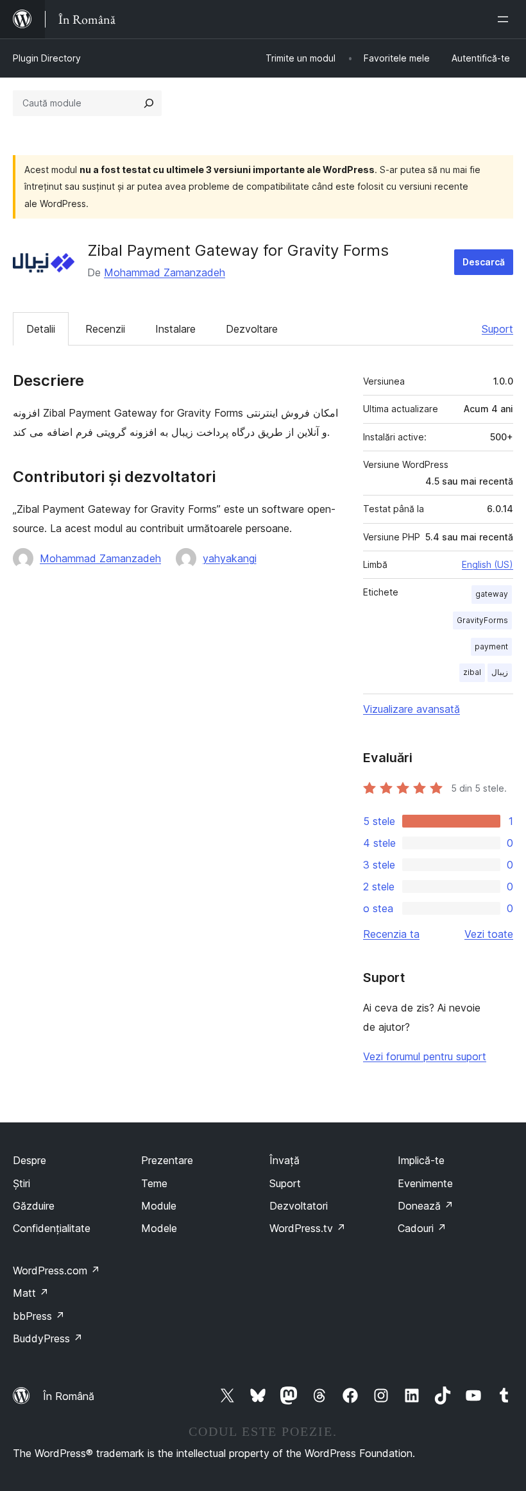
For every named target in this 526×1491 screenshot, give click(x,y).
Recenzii (105, 328)
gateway (491, 594)
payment (491, 646)
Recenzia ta (391, 934)
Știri (21, 1183)
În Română (68, 1396)
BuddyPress (48, 1338)
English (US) (487, 564)
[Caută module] (149, 103)
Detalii (40, 328)
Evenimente (425, 1183)
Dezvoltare (252, 328)
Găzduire (34, 1205)
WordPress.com (56, 1270)
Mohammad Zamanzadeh (164, 272)
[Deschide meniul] (505, 19)
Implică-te (421, 1160)
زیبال (499, 672)
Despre (29, 1160)
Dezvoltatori (298, 1205)
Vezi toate (488, 934)
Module (158, 1205)
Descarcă (483, 261)
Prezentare (167, 1160)
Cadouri (422, 1228)
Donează (426, 1205)
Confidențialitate (51, 1228)
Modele (159, 1228)
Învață (284, 1160)
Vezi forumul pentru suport (424, 1056)
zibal (472, 672)
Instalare (175, 328)
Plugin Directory (47, 58)
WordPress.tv (307, 1228)
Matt (31, 1293)
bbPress (39, 1316)
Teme (154, 1183)
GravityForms (482, 620)
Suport (497, 328)
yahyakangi (230, 558)
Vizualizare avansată (411, 709)
